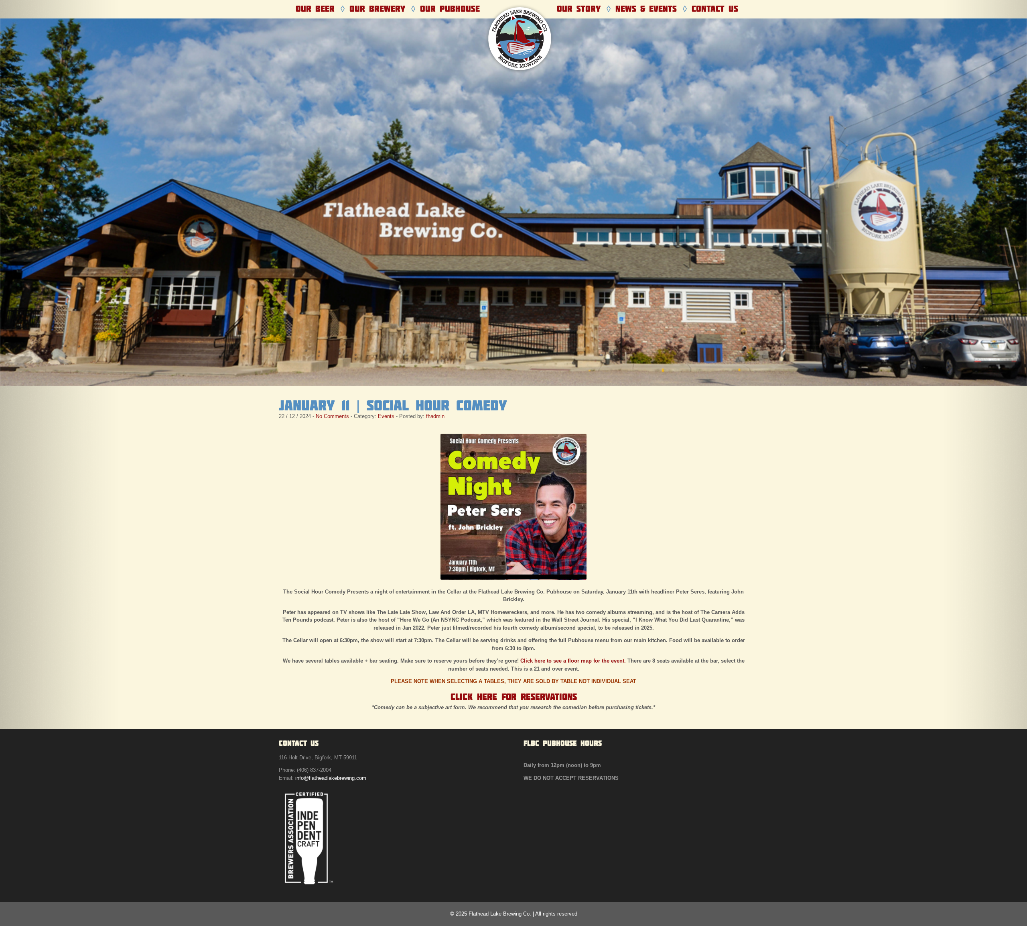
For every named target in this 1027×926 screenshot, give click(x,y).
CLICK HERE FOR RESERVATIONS (514, 696)
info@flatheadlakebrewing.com (330, 778)
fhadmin (435, 416)
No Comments (332, 416)
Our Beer (315, 9)
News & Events (646, 9)
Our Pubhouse (450, 9)
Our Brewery (377, 9)
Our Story (579, 9)
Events (386, 416)
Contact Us (715, 9)
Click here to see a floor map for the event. (573, 661)
